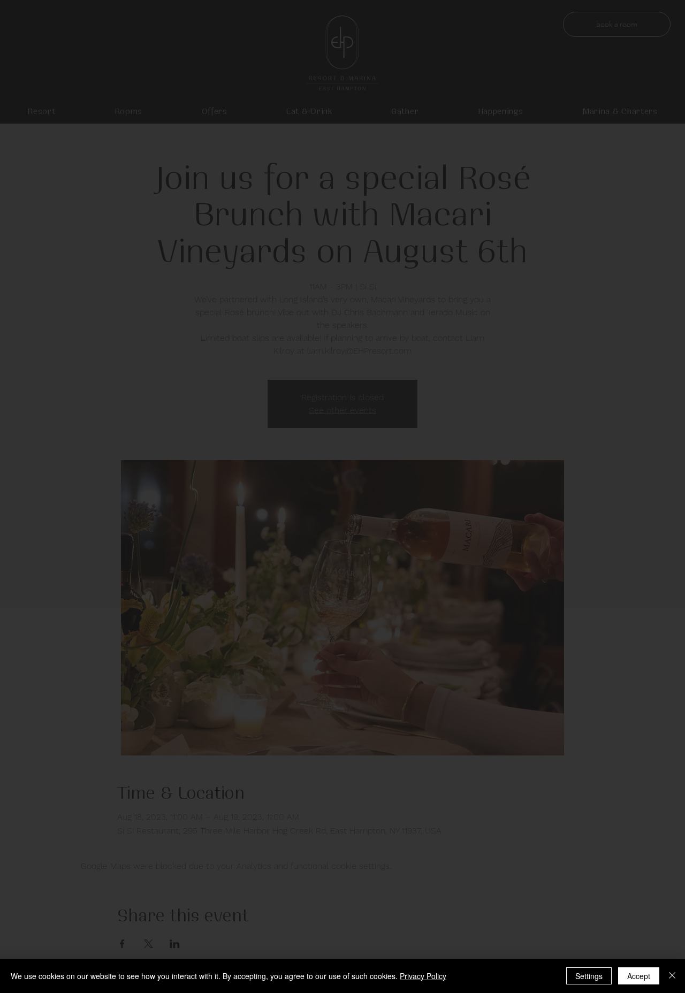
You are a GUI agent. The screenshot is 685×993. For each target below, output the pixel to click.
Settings (589, 976)
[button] (342, 745)
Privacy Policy (423, 976)
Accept (638, 976)
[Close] (672, 975)
